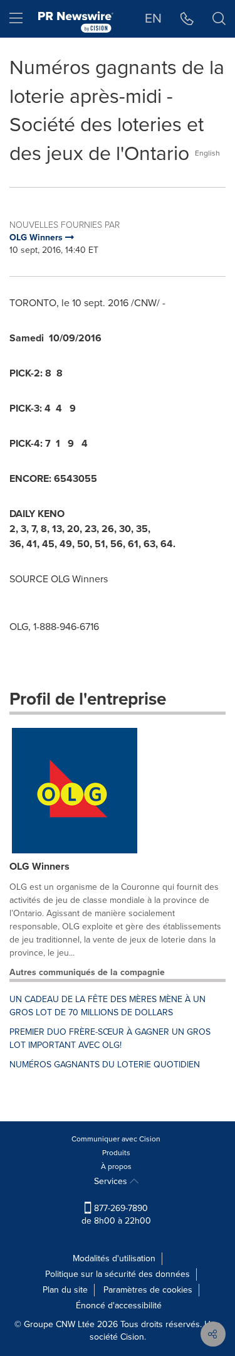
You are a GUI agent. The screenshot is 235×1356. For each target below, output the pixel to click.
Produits (116, 1152)
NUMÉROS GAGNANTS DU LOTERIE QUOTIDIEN (104, 1064)
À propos (116, 1166)
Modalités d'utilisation (114, 1258)
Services (112, 1181)
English (207, 153)
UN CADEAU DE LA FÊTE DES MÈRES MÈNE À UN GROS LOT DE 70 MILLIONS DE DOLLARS (107, 1006)
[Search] (219, 19)
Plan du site (65, 1289)
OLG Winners (39, 866)
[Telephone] (187, 19)
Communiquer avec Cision (115, 1139)
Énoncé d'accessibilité (119, 1305)
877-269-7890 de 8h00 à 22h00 (116, 1214)
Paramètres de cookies (147, 1289)
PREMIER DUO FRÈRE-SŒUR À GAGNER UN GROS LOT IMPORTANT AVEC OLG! (110, 1038)
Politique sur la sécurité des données (117, 1274)
